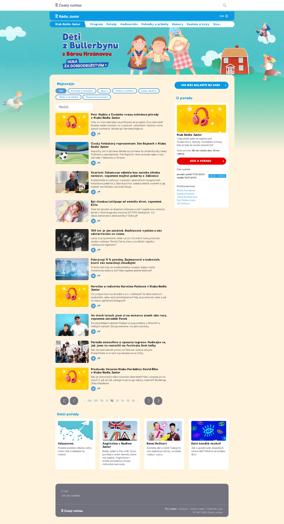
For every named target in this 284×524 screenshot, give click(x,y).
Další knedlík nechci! (206, 443)
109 (96, 400)
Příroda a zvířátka (82, 91)
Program (96, 24)
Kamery (177, 24)
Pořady (111, 24)
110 (102, 400)
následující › (149, 401)
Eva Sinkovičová (186, 200)
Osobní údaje (197, 509)
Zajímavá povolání (97, 97)
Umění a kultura (125, 91)
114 (122, 400)
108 (90, 400)
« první (64, 401)
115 (128, 400)
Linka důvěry (149, 91)
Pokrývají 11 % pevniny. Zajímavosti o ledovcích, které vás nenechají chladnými (125, 261)
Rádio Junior (217, 176)
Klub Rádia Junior (189, 134)
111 (107, 400)
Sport (104, 91)
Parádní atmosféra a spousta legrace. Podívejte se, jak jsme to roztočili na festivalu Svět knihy (128, 344)
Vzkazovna (66, 443)
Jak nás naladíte (70, 495)
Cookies (183, 509)
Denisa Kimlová (185, 193)
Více (217, 24)
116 (133, 400)
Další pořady (68, 414)
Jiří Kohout (183, 203)
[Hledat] (225, 5)
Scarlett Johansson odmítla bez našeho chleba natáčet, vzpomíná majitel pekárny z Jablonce (125, 174)
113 (117, 400)
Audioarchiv (129, 24)
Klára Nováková (186, 190)
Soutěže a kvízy (198, 24)
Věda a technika (68, 97)
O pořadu (184, 98)
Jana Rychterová (187, 197)
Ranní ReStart (157, 443)
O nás (64, 491)
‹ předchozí (74, 401)
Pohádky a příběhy (155, 24)
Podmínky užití (215, 509)
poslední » (158, 401)
